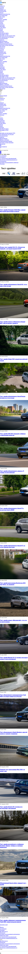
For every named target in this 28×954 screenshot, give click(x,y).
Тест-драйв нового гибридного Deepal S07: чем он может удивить (12, 322)
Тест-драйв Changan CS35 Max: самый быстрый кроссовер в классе (12, 210)
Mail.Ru (2, 927)
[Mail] (1, 3)
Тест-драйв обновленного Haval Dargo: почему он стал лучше (12, 397)
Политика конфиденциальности (8, 938)
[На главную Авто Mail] (4, 3)
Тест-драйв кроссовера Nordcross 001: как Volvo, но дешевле (13, 583)
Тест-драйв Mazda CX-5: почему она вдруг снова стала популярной (14, 658)
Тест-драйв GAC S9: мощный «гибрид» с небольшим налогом (13, 434)
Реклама (2, 930)
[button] (0, 94)
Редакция (2, 933)
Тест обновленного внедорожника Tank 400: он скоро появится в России (13, 695)
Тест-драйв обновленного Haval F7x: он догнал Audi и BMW (12, 509)
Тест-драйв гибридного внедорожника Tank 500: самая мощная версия (13, 921)
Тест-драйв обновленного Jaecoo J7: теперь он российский (12, 471)
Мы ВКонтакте (4, 931)
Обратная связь (4, 935)
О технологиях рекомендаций (8, 937)
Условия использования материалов (10, 934)
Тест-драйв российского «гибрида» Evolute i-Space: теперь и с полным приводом (12, 845)
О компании (3, 928)
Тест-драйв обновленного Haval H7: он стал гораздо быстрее (12, 546)
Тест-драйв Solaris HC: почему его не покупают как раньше (11, 807)
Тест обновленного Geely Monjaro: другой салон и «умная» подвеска (13, 733)
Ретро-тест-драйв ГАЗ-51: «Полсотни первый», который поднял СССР (12, 248)
